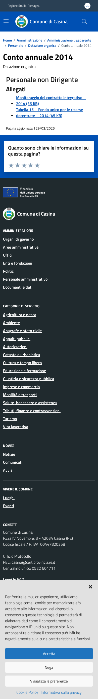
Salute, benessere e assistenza (30, 403)
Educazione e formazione (24, 371)
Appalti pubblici (16, 339)
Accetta (49, 653)
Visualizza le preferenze (49, 681)
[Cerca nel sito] (84, 22)
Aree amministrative (20, 247)
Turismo (10, 419)
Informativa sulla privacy (61, 692)
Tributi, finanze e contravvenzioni (32, 411)
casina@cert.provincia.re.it (33, 562)
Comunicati (12, 462)
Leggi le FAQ (13, 579)
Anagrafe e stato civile (22, 331)
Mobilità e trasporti (20, 395)
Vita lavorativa (15, 427)
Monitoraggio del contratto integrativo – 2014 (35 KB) (51, 101)
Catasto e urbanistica (21, 355)
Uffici (7, 255)
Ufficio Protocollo (17, 556)
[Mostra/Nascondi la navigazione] (6, 21)
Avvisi (8, 470)
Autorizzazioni (15, 347)
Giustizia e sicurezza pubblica (28, 379)
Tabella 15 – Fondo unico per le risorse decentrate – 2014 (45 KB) (49, 113)
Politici (9, 271)
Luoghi (9, 498)
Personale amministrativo (25, 279)
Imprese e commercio (21, 387)
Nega (49, 667)
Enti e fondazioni (17, 263)
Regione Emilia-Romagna (23, 6)
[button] (90, 586)
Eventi (8, 506)
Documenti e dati (17, 287)
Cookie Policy (27, 692)
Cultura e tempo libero (22, 363)
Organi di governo (18, 239)
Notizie (9, 454)
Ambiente (11, 323)
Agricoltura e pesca (19, 315)
